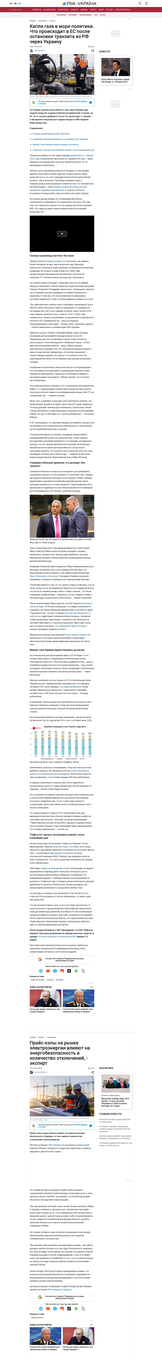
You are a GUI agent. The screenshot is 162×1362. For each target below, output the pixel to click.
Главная (33, 21)
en (15, 3)
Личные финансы (85, 15)
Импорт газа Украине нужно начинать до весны (56, 144)
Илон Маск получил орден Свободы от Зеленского (115, 80)
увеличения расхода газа (54, 261)
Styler (109, 9)
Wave (101, 9)
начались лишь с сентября (66, 846)
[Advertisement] (62, 1170)
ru (19, 3)
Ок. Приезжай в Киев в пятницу (70, 626)
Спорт (93, 9)
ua (11, 3)
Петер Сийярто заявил (75, 634)
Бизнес (74, 9)
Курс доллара (61, 15)
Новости (36, 9)
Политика (63, 9)
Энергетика (51, 1037)
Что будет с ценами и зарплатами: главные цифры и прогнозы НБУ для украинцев (114, 1128)
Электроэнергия (37, 1317)
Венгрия (50, 980)
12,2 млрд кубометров (70, 686)
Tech (95, 15)
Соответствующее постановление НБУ (57, 936)
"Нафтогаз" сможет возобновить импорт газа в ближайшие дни (63, 150)
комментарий (82, 1145)
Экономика (73, 15)
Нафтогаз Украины (38, 980)
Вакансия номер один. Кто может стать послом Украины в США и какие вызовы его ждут (115, 1102)
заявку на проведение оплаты (55, 868)
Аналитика (50, 9)
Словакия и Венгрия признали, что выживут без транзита (60, 139)
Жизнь (84, 9)
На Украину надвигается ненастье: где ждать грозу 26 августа (115, 1144)
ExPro (63, 720)
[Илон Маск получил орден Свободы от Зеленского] (115, 67)
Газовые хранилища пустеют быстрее (51, 133)
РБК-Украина (54, 1145)
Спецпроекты (122, 9)
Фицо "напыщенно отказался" (44, 576)
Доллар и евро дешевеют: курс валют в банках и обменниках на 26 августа (115, 1137)
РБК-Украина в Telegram (60, 1289)
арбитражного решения (61, 853)
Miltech (102, 15)
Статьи (52, 21)
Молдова (59, 980)
